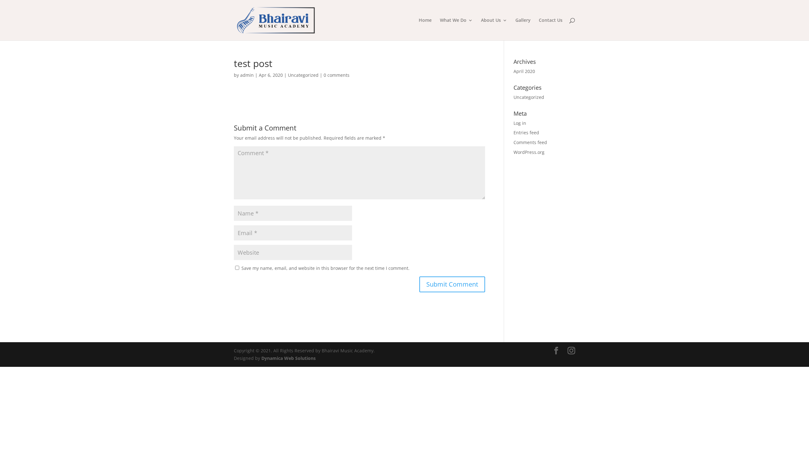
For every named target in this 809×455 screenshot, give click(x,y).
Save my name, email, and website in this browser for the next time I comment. (325, 268)
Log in (520, 123)
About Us (491, 20)
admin (247, 75)
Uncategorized (303, 75)
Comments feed (530, 142)
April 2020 (524, 71)
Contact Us (551, 20)
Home (425, 20)
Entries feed (526, 133)
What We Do (453, 20)
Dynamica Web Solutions (288, 358)
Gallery (523, 20)
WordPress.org (529, 152)
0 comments (337, 75)
